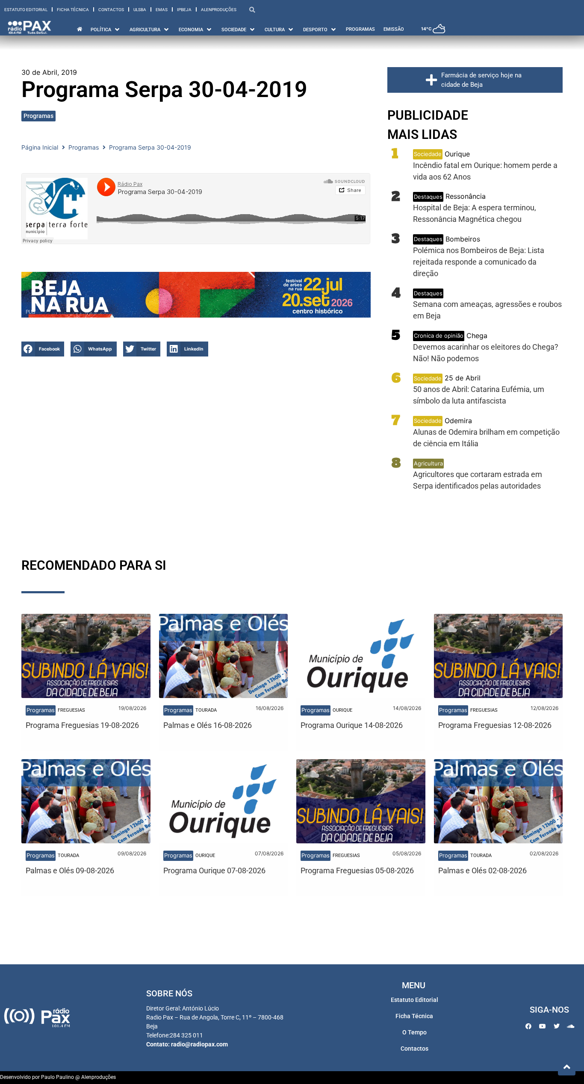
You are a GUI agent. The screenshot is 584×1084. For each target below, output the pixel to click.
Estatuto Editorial (25, 9)
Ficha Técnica (73, 9)
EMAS (162, 9)
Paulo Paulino (57, 1077)
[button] (42, 349)
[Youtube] (543, 1026)
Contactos (111, 9)
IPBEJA (184, 9)
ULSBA (139, 9)
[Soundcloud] (571, 1026)
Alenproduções (218, 9)
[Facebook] (528, 1026)
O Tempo (414, 1032)
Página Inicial (39, 147)
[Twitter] (557, 1026)
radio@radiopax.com (199, 1044)
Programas (38, 115)
